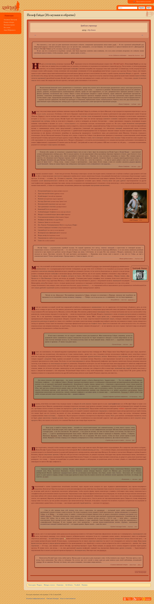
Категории (32, 585)
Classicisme (60, 585)
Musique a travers (49, 585)
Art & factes (69, 585)
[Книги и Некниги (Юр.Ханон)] (140, 275)
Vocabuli (77, 585)
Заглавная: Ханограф (10, 20)
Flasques (39, 585)
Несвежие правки (9, 25)
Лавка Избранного (10, 30)
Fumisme (85, 585)
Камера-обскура (9, 22)
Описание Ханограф (52, 599)
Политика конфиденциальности (35, 599)
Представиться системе (143, 2)
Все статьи (7, 27)
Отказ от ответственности (67, 599)
